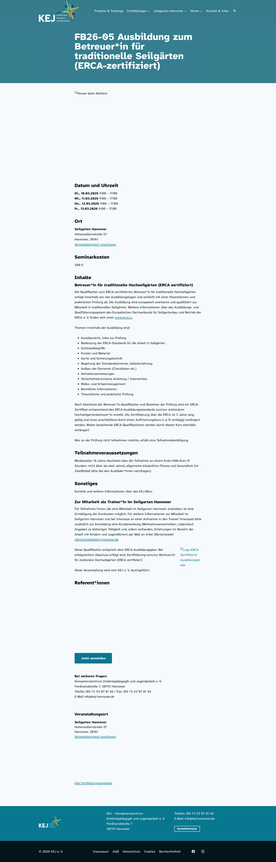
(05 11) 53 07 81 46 (200, 813)
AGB (116, 851)
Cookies (149, 851)
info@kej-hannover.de (200, 818)
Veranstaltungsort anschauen (95, 244)
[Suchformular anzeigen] (234, 10)
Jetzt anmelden (93, 658)
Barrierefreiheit (170, 851)
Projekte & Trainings (108, 11)
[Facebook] (193, 851)
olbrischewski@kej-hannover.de (97, 539)
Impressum (101, 851)
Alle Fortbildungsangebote (93, 783)
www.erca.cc (123, 317)
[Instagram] (203, 851)
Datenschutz (131, 851)
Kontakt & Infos (217, 11)
